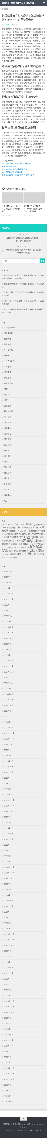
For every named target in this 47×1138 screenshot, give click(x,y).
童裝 (6, 462)
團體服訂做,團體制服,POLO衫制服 (18, 3)
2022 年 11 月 (9, 806)
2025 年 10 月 (9, 616)
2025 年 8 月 (8, 627)
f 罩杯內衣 (29, 524)
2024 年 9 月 (8, 689)
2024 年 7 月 (8, 700)
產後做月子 (8, 445)
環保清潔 (7, 439)
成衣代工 (7, 395)
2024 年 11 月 (9, 677)
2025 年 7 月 (8, 633)
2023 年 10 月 (9, 744)
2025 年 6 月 (8, 638)
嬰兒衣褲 (7, 378)
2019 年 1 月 (8, 1063)
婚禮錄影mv (15, 544)
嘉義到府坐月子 (9, 541)
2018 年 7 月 (8, 1096)
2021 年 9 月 (8, 884)
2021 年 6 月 (8, 901)
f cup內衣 (21, 524)
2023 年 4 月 (8, 778)
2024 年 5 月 (8, 711)
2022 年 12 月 (9, 800)
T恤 (22, 527)
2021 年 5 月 (8, 906)
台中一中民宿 (29, 531)
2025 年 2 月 (8, 661)
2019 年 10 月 (9, 1012)
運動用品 (7, 495)
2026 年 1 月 (8, 605)
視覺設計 (5, 9)
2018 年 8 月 (8, 1090)
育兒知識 (7, 467)
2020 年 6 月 (8, 968)
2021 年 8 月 (8, 890)
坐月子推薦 (8, 350)
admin (6, 24)
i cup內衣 (10, 527)
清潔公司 (7, 422)
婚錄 (20, 544)
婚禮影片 (40, 541)
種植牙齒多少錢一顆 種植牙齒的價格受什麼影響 (11, 208)
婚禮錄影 (6, 544)
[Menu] (44, 3)
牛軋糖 (26, 554)
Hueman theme (35, 1130)
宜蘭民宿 (28, 543)
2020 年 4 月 (8, 979)
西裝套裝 (7, 473)
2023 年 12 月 (9, 733)
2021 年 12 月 (9, 867)
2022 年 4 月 (8, 845)
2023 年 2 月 (8, 789)
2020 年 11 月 (9, 940)
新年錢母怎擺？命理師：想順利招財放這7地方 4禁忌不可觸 (33, 208)
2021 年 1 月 (8, 929)
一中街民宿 (37, 528)
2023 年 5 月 (8, 772)
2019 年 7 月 (8, 1029)
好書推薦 (7, 367)
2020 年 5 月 (8, 973)
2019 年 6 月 (8, 1035)
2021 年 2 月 (8, 923)
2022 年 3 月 (8, 850)
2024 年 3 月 (8, 716)
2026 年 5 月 (8, 588)
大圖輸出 (30, 540)
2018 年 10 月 (9, 1079)
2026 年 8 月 (8, 571)
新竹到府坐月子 (23, 547)
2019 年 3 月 (8, 1051)
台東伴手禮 (15, 537)
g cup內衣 (38, 524)
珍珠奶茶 (35, 554)
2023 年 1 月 (8, 795)
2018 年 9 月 (8, 1085)
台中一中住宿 (18, 531)
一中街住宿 (28, 528)
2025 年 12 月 (9, 610)
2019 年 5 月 (8, 1040)
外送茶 (6, 355)
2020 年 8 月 (8, 956)
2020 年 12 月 (9, 934)
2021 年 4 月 (8, 912)
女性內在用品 (9, 361)
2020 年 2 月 (8, 990)
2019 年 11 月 (9, 1007)
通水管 (6, 489)
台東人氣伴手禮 (34, 534)
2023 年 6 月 (8, 767)
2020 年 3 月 (8, 984)
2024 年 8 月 (8, 694)
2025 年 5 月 (8, 644)
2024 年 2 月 (8, 722)
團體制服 (7, 344)
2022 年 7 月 (8, 828)
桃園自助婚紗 (15, 554)
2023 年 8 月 (8, 756)
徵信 (6, 389)
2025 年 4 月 (8, 649)
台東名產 (25, 537)
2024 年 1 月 (8, 728)
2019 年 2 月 (8, 1057)
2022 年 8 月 (8, 823)
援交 (6, 400)
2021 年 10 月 (9, 878)
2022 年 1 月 (8, 862)
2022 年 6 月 (8, 834)
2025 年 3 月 (8, 655)
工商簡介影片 (39, 544)
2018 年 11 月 (9, 1074)
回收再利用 (8, 333)
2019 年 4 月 (8, 1046)
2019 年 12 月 (9, 1001)
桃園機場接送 (35, 550)
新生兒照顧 (8, 411)
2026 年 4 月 (8, 594)
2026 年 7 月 (8, 577)
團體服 (20, 540)
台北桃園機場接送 (9, 534)
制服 (11, 530)
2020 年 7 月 (8, 962)
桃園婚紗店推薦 (20, 551)
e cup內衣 (14, 524)
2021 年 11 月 (9, 873)
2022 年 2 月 (8, 856)
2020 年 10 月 (9, 945)
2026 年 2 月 (8, 599)
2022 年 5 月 (8, 839)
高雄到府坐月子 (10, 558)
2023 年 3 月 (8, 783)
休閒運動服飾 (9, 328)
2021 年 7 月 (8, 895)
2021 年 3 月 (8, 917)
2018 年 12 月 (9, 1068)
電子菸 (6, 501)
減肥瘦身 (7, 434)
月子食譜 (7, 417)
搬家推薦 (7, 406)
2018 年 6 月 (8, 1102)
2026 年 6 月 (8, 582)
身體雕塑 (7, 484)
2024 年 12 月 (9, 672)
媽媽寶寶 (7, 372)
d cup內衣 (6, 524)
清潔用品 (7, 428)
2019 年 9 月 (8, 1018)
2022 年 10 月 (9, 811)
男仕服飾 (7, 456)
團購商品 (7, 339)
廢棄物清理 (8, 383)
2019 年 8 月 (8, 1023)
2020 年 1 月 (8, 996)
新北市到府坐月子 (9, 547)
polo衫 (17, 527)
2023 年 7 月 (8, 761)
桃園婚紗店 (11, 551)
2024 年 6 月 (8, 705)
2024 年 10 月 (9, 683)
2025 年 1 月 (8, 666)
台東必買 (34, 537)
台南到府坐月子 (21, 534)
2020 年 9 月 (8, 951)
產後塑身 (7, 450)
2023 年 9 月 (8, 750)
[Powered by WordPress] (15, 1130)
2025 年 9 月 (8, 622)
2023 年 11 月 (9, 739)
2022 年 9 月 (8, 817)
